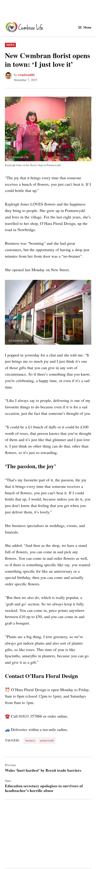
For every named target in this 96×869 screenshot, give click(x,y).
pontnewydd (47, 740)
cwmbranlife (26, 74)
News (10, 45)
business (30, 740)
